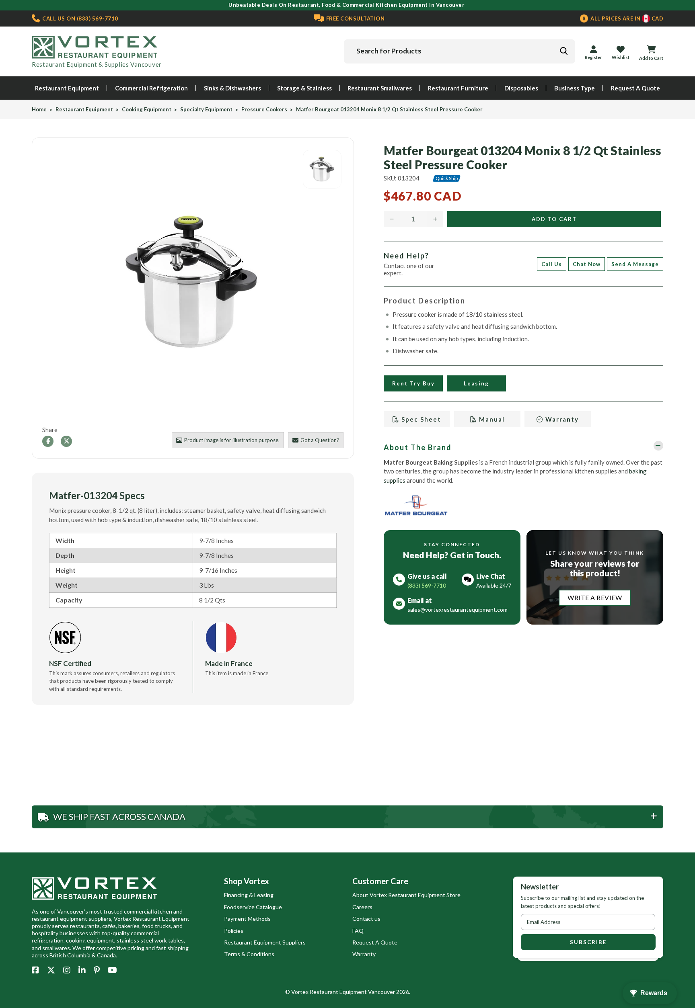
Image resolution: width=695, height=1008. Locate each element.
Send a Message (635, 264)
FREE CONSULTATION (355, 18)
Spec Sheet (420, 419)
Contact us (366, 918)
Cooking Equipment (146, 109)
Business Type (574, 88)
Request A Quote (635, 88)
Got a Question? (319, 440)
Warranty (561, 419)
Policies (233, 930)
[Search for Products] (563, 51)
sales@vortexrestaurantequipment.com (457, 609)
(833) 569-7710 (79, 18)
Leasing (476, 383)
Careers (362, 907)
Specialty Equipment (206, 109)
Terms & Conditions (249, 954)
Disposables (521, 88)
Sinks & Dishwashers (232, 88)
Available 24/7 (493, 585)
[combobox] (459, 51)
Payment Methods (247, 918)
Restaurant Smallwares (380, 88)
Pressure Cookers (264, 109)
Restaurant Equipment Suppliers (265, 942)
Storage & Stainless (304, 88)
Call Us (551, 264)
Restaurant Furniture (458, 88)
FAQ (358, 930)
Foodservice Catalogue (253, 907)
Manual (490, 419)
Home (39, 109)
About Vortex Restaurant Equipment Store (406, 894)
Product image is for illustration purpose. (232, 440)
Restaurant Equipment (67, 88)
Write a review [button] (595, 597)
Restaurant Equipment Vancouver (352, 991)
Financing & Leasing (248, 894)
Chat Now (586, 264)
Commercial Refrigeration (151, 88)
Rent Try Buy (413, 383)
